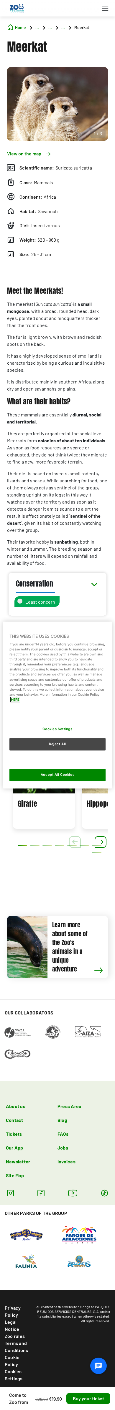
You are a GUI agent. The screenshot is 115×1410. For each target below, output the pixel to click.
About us (15, 1106)
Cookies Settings (13, 1375)
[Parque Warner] (26, 1234)
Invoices (66, 1161)
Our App (14, 1147)
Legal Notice (12, 1325)
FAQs (63, 1134)
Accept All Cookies (57, 775)
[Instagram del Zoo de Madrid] (10, 1193)
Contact (14, 1120)
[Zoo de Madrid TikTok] (104, 1193)
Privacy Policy (13, 1311)
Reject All (57, 744)
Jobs (63, 1147)
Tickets (14, 1134)
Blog (62, 1120)
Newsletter (18, 1161)
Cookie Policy (12, 1360)
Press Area (69, 1106)
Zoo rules (15, 1336)
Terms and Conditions (16, 1346)
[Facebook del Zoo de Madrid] (40, 1193)
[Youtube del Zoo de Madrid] (73, 1193)
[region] (57, 705)
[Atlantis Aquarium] (79, 1260)
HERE (15, 699)
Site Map (15, 1175)
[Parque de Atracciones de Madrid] (79, 1234)
